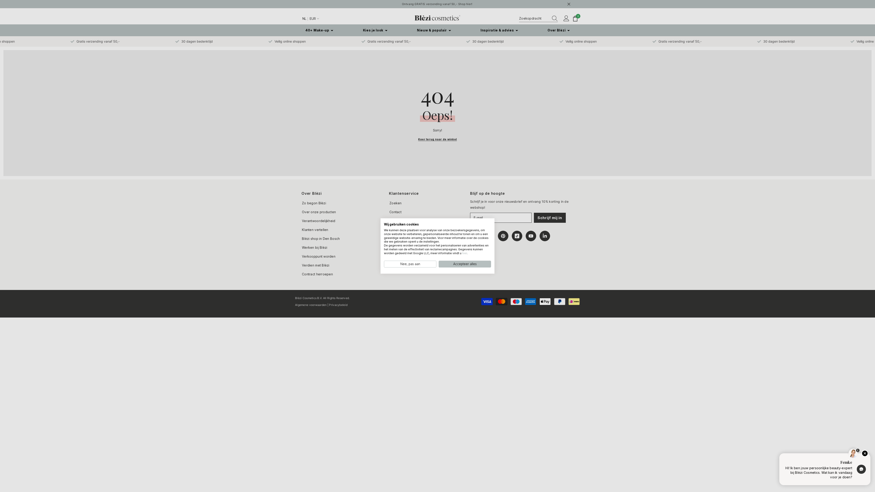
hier (464, 253)
